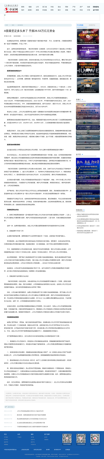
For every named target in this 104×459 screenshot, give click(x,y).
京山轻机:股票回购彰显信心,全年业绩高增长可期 (31, 422)
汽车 (73, 10)
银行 (59, 10)
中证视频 (80, 25)
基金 (59, 7)
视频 (30, 7)
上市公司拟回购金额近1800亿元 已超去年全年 (30, 411)
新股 (37, 10)
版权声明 (6, 442)
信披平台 (33, 439)
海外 (22, 10)
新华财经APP (57, 449)
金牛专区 (96, 10)
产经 (73, 7)
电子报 (32, 437)
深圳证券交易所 (38, 449)
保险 (66, 10)
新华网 (48, 449)
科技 (81, 10)
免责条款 (6, 444)
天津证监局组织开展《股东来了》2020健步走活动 (88, 227)
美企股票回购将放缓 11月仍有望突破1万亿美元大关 (32, 419)
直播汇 (30, 10)
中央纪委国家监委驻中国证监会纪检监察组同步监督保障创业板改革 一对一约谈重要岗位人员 (88, 221)
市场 (52, 7)
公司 (37, 7)
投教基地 (96, 7)
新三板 (44, 7)
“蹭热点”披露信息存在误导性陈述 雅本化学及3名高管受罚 (88, 215)
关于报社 (6, 437)
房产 (81, 7)
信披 (88, 7)
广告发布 (19, 437)
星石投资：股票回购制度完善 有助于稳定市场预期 (32, 415)
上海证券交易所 (25, 449)
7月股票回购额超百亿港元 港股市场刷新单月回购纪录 (32, 426)
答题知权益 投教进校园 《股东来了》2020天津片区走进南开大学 (87, 231)
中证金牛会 (33, 444)
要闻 (22, 7)
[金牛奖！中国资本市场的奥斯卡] (88, 185)
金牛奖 (86, 154)
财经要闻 (20, 25)
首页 (6, 25)
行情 (88, 10)
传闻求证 (92, 25)
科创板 (44, 10)
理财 (66, 7)
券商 (52, 10)
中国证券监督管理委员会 (10, 449)
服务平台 (33, 442)
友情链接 (67, 449)
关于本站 (6, 439)
